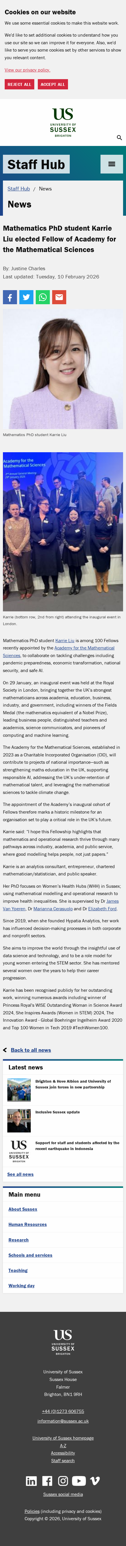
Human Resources (27, 1224)
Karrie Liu (64, 640)
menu (112, 164)
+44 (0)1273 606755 (63, 1411)
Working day (21, 1285)
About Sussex (22, 1209)
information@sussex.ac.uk (63, 1421)
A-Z (63, 1445)
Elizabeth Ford (102, 908)
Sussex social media (63, 1494)
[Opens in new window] (10, 297)
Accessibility (63, 1453)
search (119, 137)
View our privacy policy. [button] (27, 70)
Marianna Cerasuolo (53, 908)
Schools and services (30, 1255)
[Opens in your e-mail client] (59, 297)
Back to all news (31, 1049)
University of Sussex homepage (63, 1438)
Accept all (53, 84)
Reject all (19, 84)
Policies (32, 1511)
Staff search (63, 1460)
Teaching (18, 1270)
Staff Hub (36, 164)
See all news (20, 1174)
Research (18, 1240)
